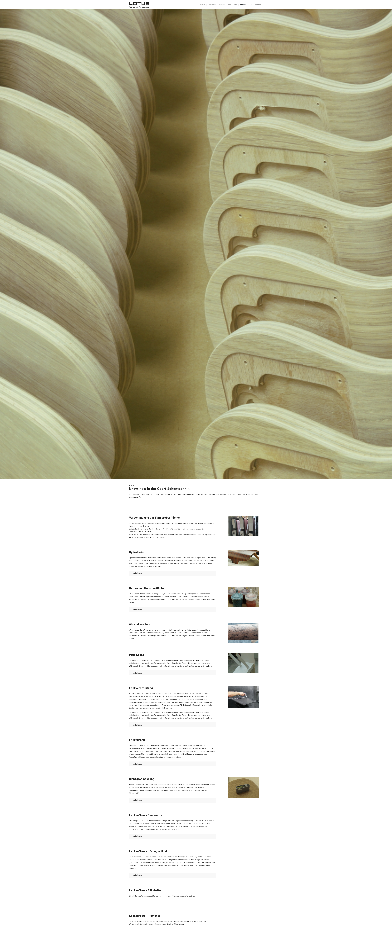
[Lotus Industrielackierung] (139, 4)
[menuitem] (202, 4)
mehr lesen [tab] (137, 573)
